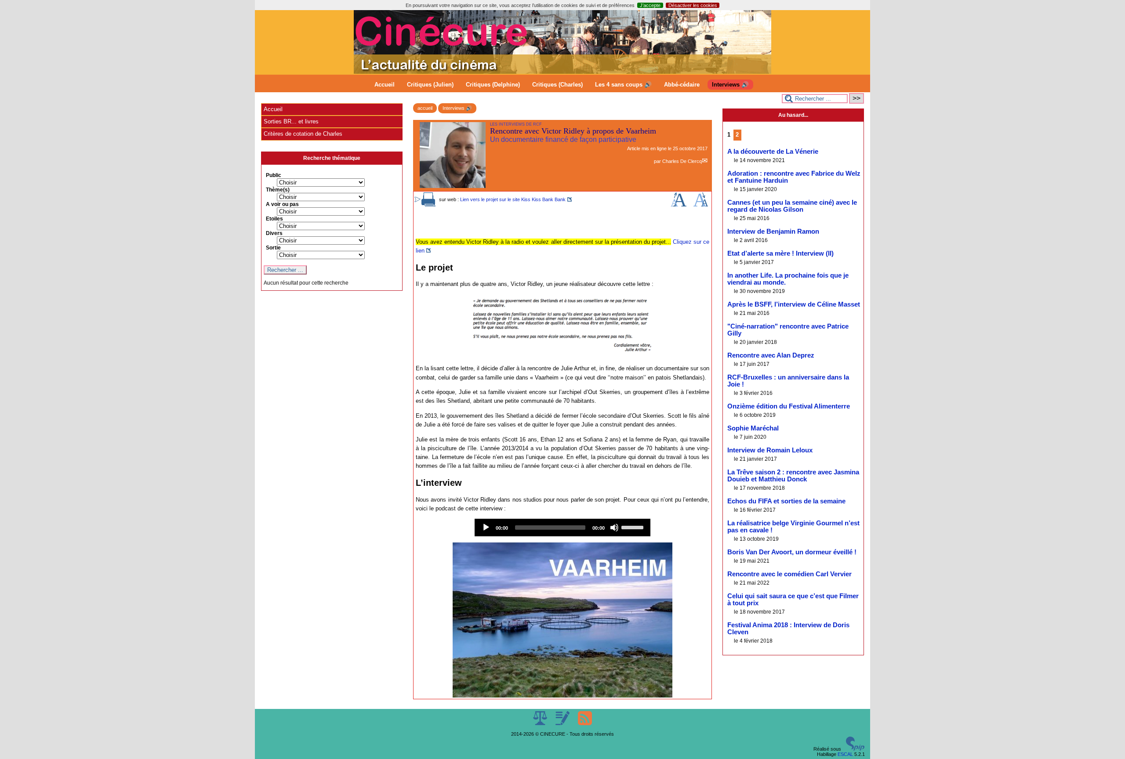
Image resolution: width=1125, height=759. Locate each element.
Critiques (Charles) (557, 84)
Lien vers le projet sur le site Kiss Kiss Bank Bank (513, 199)
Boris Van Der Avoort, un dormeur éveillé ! (791, 552)
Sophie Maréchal (753, 428)
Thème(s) (278, 190)
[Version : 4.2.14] (855, 749)
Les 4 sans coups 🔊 (623, 84)
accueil (424, 108)
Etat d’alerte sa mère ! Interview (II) (780, 253)
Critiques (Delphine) (493, 84)
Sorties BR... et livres (291, 121)
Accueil (384, 84)
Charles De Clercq (682, 161)
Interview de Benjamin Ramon (773, 231)
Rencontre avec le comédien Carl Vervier (789, 574)
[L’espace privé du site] (563, 723)
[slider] (633, 527)
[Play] (486, 527)
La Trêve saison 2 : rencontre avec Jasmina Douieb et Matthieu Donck (793, 476)
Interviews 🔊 (730, 84)
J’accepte (650, 5)
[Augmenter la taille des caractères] (678, 204)
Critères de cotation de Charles (303, 133)
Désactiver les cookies (692, 5)
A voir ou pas (282, 204)
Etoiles (274, 219)
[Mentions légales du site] (541, 723)
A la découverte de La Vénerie (772, 151)
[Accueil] (562, 72)
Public (273, 175)
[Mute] (614, 527)
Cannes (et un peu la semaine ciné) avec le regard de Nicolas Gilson (792, 206)
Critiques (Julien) (430, 84)
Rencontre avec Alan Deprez (770, 355)
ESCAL (845, 754)
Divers (274, 233)
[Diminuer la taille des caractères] (700, 204)
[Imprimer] (428, 204)
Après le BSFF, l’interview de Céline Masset (793, 304)
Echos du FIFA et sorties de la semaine (786, 501)
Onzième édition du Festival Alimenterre (788, 406)
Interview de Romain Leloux (770, 450)
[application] (562, 527)
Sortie (273, 248)
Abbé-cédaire (682, 84)
